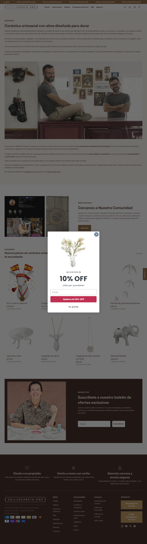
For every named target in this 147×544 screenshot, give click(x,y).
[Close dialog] (96, 234)
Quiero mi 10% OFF (73, 299)
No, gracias (73, 306)
